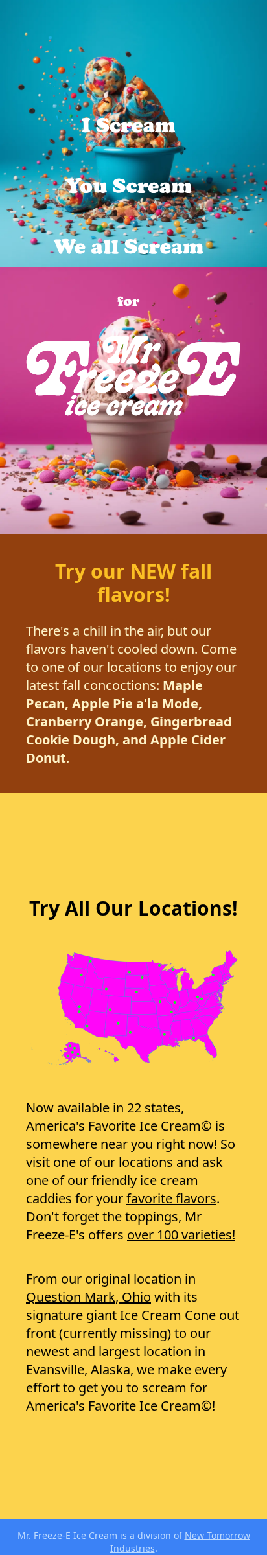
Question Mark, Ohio (88, 1297)
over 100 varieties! (181, 1234)
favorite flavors (171, 1198)
